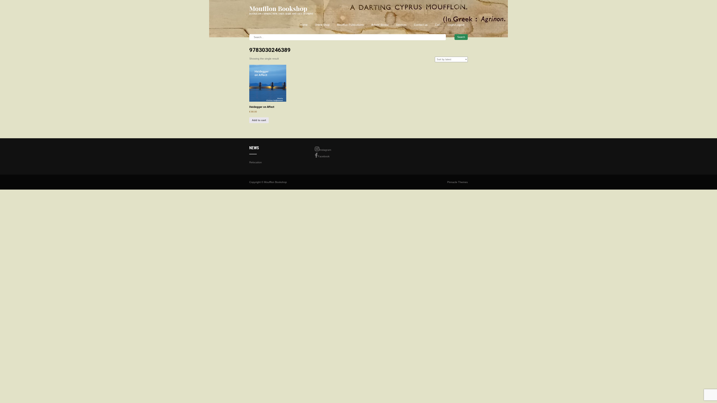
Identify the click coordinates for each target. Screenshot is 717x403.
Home (304, 24)
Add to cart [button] (259, 120)
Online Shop (322, 24)
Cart (437, 24)
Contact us (421, 24)
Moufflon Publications (350, 24)
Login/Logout (456, 24)
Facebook (324, 156)
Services (401, 24)
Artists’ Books (380, 24)
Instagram (325, 149)
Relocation (255, 162)
